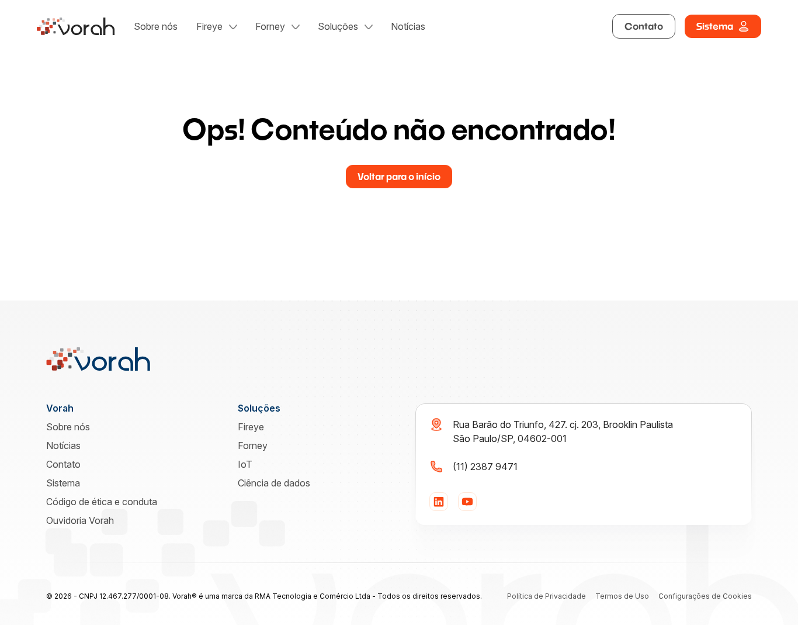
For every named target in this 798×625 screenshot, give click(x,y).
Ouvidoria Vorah (80, 520)
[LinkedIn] (438, 501)
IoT (245, 464)
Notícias (408, 26)
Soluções (338, 26)
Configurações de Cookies (705, 596)
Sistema (714, 26)
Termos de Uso (622, 596)
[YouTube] (467, 501)
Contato (643, 26)
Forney (270, 26)
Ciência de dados (274, 483)
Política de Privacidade (546, 596)
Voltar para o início (399, 176)
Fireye (209, 26)
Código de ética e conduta (101, 501)
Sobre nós (156, 26)
